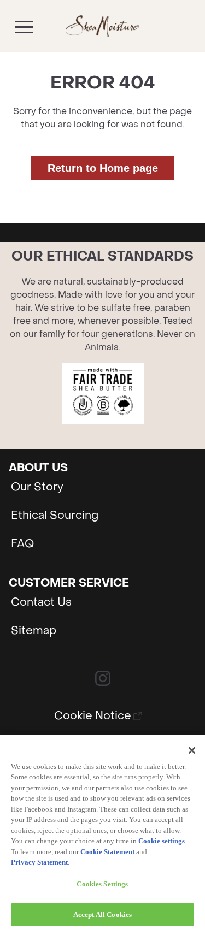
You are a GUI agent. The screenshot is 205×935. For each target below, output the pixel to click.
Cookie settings (161, 841)
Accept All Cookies (102, 914)
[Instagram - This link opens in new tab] (103, 678)
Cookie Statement (107, 852)
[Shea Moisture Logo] (102, 26)
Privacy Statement (39, 862)
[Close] (192, 750)
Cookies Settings (102, 884)
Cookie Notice (92, 716)
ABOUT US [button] (38, 468)
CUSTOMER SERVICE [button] (69, 583)
